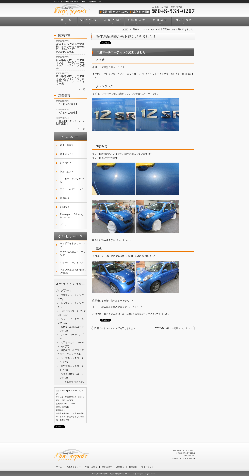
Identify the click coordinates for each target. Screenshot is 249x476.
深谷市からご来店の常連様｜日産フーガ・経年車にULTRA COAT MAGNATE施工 (70, 48)
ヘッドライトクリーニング (72, 245)
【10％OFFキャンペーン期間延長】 (70, 122)
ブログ (63, 224)
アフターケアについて (71, 189)
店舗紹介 (159, 22)
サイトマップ (147, 467)
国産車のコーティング (143, 29)
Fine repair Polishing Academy (71, 215)
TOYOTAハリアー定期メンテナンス (173, 328)
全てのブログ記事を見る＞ (75, 382)
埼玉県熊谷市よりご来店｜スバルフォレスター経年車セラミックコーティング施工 (70, 80)
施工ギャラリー (89, 22)
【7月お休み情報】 (67, 112)
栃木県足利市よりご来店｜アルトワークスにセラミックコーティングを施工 (70, 64)
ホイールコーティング (71, 262)
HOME (125, 29)
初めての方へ (67, 171)
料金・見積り (112, 22)
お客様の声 (136, 22)
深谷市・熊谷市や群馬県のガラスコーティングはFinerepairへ (124, 474)
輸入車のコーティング (72, 303)
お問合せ (183, 22)
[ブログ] (70, 287)
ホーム (66, 22)
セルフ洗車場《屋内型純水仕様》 (72, 271)
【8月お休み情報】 (67, 104)
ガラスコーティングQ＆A (72, 180)
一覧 (82, 89)
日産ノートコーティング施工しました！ (115, 328)
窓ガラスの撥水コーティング (72, 253)
